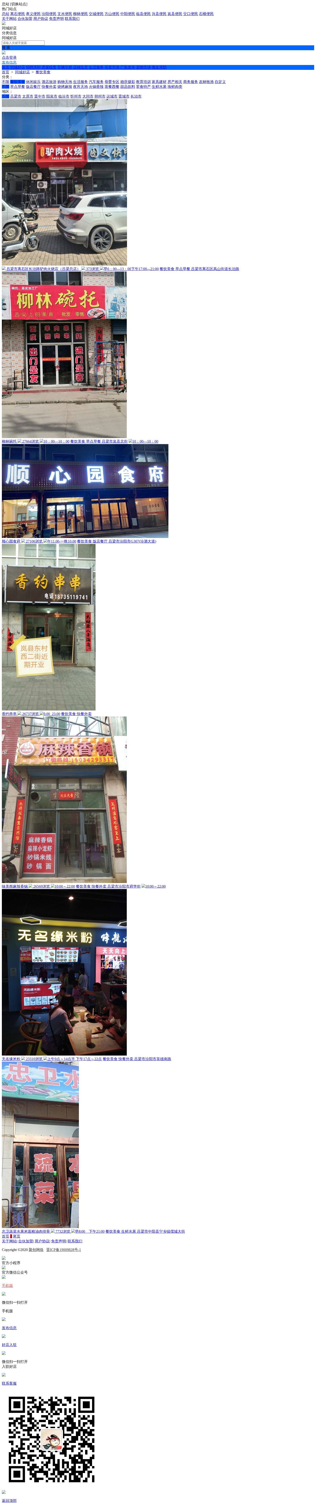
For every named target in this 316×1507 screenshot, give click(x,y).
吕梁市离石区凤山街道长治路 (215, 269)
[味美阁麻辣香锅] (64, 882)
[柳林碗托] (64, 437)
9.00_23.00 (51, 714)
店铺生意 (80, 67)
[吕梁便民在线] (4, 24)
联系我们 (72, 19)
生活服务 (96, 67)
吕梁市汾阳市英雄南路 (152, 1059)
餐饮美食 (43, 72)
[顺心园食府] (85, 537)
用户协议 (40, 19)
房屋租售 (49, 67)
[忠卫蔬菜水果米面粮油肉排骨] (40, 1227)
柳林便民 (80, 14)
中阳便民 (127, 14)
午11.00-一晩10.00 (61, 541)
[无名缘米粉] (64, 1054)
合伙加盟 (25, 19)
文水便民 (64, 14)
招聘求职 (33, 67)
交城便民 (96, 14)
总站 (5, 14)
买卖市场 (112, 67)
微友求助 (159, 67)
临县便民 (143, 14)
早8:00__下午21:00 (90, 1231)
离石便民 (17, 14)
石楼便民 (206, 14)
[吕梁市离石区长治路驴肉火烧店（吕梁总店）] (64, 264)
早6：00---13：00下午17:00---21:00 (131, 269)
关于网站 (9, 19)
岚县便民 (174, 14)
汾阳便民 (49, 14)
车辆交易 (64, 67)
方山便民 (112, 14)
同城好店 (17, 67)
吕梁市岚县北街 (115, 441)
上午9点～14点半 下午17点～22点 (74, 1059)
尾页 (16, 1236)
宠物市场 (143, 67)
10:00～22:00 (65, 886)
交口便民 (190, 14)
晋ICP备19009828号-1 (63, 1250)
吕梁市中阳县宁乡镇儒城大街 (161, 1231)
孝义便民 (33, 14)
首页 (5, 67)
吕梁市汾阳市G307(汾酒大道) (132, 541)
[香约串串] (49, 709)
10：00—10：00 (56, 441)
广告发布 (127, 67)
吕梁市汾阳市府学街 (124, 886)
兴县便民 (159, 14)
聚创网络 (36, 1250)
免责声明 (56, 19)
